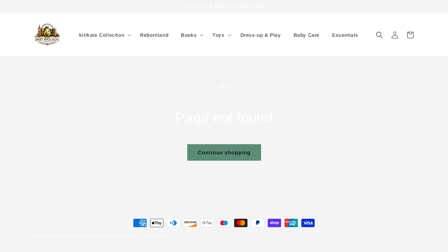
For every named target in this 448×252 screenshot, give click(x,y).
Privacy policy (159, 235)
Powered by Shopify (117, 236)
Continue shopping (224, 152)
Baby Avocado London (71, 236)
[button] (103, 35)
